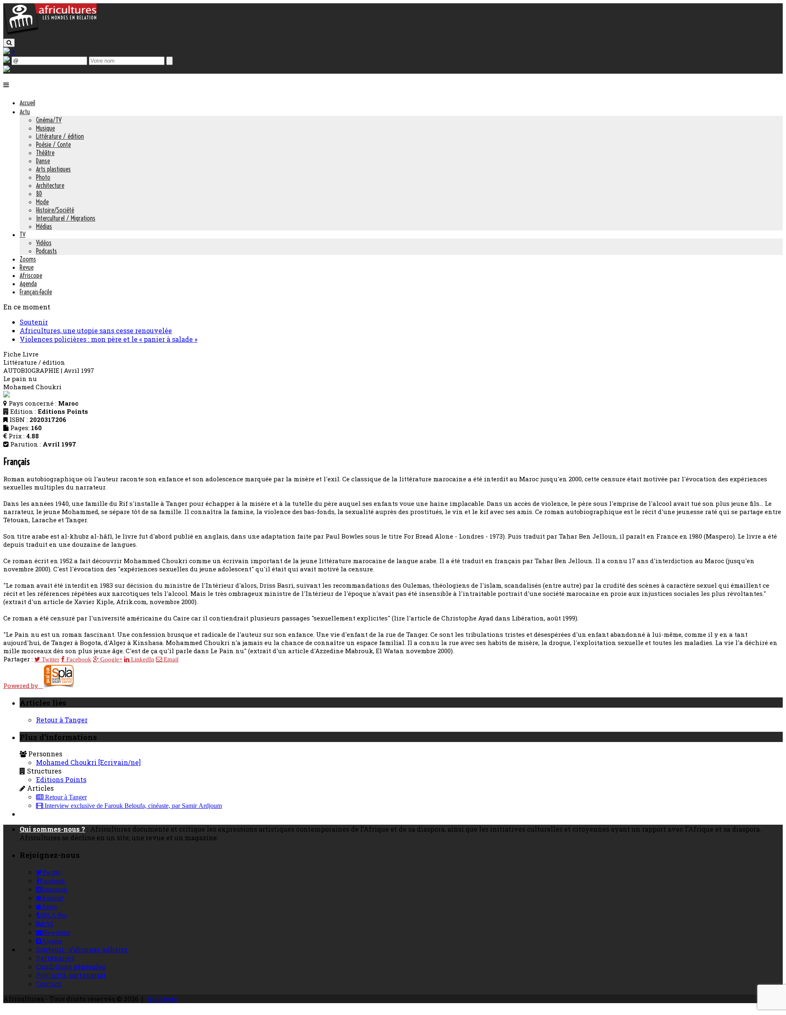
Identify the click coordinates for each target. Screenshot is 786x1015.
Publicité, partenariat (71, 975)
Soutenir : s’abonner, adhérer (82, 949)
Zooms (28, 259)
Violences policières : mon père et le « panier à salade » (108, 339)
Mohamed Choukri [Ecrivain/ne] (88, 762)
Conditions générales (70, 966)
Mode (42, 202)
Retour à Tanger (62, 719)
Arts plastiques (53, 169)
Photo (43, 177)
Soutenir (34, 322)
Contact (48, 983)
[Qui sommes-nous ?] (6, 69)
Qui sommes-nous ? (52, 829)
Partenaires (55, 958)
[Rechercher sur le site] (9, 42)
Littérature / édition (60, 136)
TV (22, 234)
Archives (162, 999)
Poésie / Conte (53, 144)
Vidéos (44, 243)
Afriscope (31, 275)
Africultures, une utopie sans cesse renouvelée (96, 330)
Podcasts (46, 251)
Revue (27, 267)
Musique (45, 128)
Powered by (23, 685)
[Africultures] (50, 33)
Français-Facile (36, 292)
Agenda (28, 284)
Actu (25, 112)
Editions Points (61, 779)
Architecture (50, 185)
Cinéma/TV (48, 120)
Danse (43, 161)
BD (39, 193)
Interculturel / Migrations (65, 218)
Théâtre (45, 153)
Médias (44, 226)
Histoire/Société (55, 210)
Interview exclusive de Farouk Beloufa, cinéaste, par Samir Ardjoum (132, 806)
